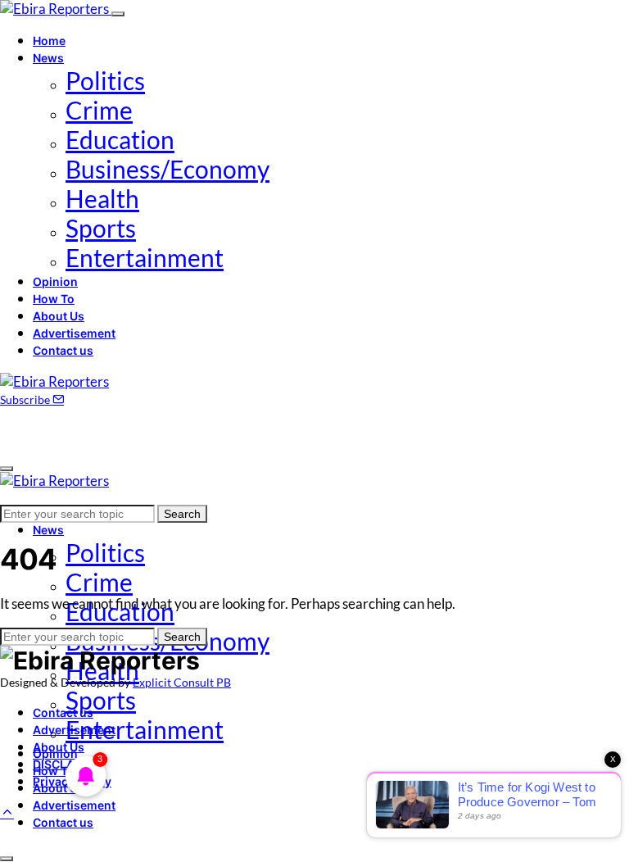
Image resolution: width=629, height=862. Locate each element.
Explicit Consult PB (182, 682)
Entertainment (145, 257)
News (48, 58)
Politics (105, 80)
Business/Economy (167, 169)
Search (182, 513)
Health (102, 198)
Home (49, 41)
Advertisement (74, 333)
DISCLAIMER (68, 764)
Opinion (55, 281)
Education (120, 139)
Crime (99, 110)
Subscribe (26, 399)
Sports (101, 228)
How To (54, 299)
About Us (58, 316)
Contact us (63, 350)
